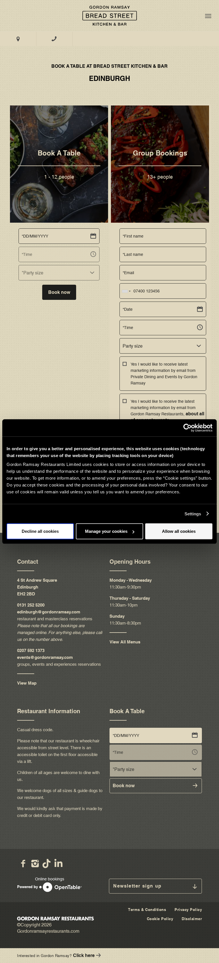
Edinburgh (27, 587)
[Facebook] (23, 863)
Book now (59, 292)
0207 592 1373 (30, 650)
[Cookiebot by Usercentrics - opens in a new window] (187, 427)
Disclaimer (192, 918)
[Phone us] (54, 39)
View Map (26, 683)
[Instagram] (35, 863)
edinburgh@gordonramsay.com (48, 611)
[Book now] (109, 15)
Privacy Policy (188, 909)
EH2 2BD (26, 593)
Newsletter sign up (137, 886)
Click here (84, 955)
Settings (192, 513)
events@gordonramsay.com (45, 657)
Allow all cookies (179, 531)
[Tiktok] (47, 863)
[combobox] (59, 272)
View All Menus (125, 641)
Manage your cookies (106, 531)
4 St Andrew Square (37, 580)
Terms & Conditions (147, 909)
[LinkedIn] (59, 863)
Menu (208, 16)
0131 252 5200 (30, 605)
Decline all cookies (40, 531)
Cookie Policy (160, 918)
